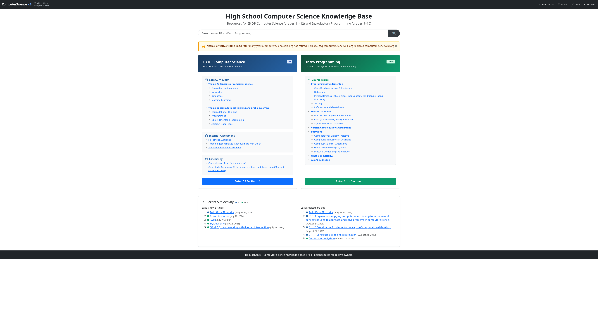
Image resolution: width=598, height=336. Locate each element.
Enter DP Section (246, 181)
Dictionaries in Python (322, 238)
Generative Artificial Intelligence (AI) (227, 163)
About (551, 4)
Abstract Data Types (222, 123)
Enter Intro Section (349, 181)
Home (542, 4)
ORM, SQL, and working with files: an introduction (239, 227)
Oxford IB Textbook (585, 4)
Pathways (316, 131)
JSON (213, 220)
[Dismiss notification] (396, 46)
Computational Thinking (224, 111)
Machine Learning (221, 99)
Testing (318, 103)
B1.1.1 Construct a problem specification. (333, 234)
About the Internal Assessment (224, 147)
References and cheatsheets (329, 107)
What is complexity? (322, 155)
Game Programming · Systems (330, 147)
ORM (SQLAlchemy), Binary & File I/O (333, 119)
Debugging (320, 92)
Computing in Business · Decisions (332, 139)
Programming (218, 115)
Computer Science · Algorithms (330, 143)
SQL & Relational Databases (329, 123)
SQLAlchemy (217, 223)
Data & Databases (321, 111)
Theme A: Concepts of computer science (230, 83)
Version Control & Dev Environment (331, 127)
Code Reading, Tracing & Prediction (333, 87)
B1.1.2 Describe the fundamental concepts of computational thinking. (350, 227)
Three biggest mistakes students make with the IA (234, 143)
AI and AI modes (320, 159)
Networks (216, 92)
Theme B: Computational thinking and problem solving (238, 107)
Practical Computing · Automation (332, 151)
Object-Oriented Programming (227, 119)
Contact (562, 4)
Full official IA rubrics (219, 139)
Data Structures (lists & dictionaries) (333, 115)
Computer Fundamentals (224, 87)
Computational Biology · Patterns (331, 135)
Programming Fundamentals (327, 83)
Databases (217, 95)
